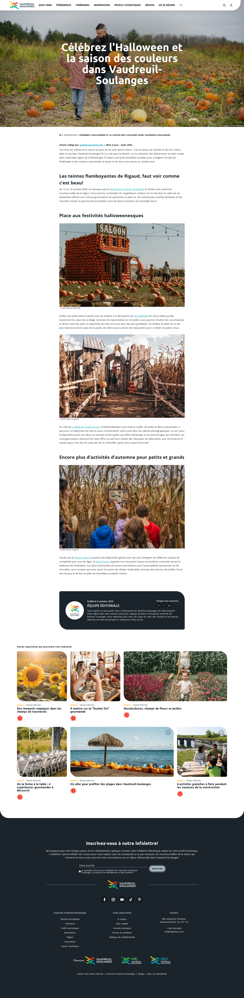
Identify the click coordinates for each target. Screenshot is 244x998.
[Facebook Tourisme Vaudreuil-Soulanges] (104, 899)
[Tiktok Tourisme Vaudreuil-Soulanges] (130, 899)
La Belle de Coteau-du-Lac (86, 426)
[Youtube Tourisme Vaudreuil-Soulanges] (122, 899)
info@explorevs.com (174, 931)
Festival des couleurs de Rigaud (127, 189)
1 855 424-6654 (174, 928)
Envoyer (157, 868)
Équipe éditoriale (103, 605)
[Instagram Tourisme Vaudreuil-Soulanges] (113, 899)
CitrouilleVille (141, 316)
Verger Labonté (82, 557)
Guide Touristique (70, 946)
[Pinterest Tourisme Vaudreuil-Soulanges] (139, 899)
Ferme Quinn (103, 561)
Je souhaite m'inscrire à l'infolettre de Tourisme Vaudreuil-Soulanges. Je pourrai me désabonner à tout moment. (110, 871)
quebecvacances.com (91, 144)
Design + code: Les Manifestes (152, 973)
